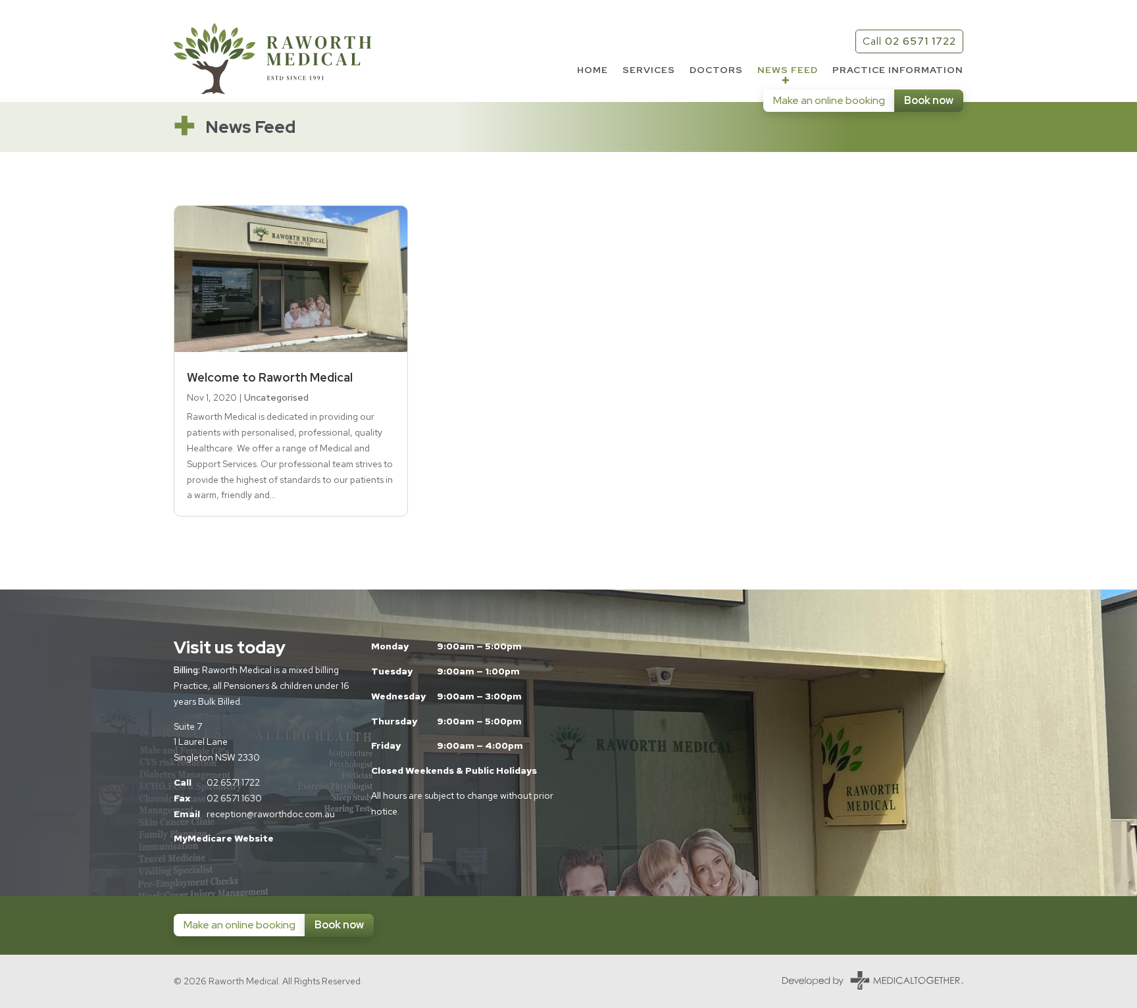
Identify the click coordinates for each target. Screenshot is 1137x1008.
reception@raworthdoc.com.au (271, 814)
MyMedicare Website (224, 838)
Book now (928, 100)
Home (592, 70)
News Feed (787, 70)
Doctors (716, 70)
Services (648, 70)
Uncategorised (276, 397)
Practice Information (897, 70)
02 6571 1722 (233, 782)
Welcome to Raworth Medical (270, 377)
